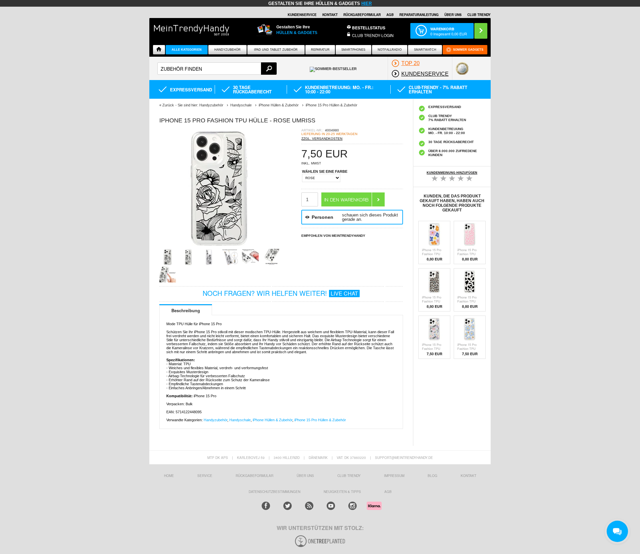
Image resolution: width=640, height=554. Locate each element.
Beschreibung (185, 310)
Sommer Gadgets (468, 49)
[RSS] (309, 506)
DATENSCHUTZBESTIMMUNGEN (274, 491)
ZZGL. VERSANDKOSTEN (321, 138)
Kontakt (330, 14)
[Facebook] (266, 506)
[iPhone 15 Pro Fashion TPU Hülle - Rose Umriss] (219, 246)
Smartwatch (425, 49)
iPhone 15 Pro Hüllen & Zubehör (320, 420)
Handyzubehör (227, 49)
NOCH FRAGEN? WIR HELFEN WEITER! (280, 293)
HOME (169, 475)
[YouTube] (331, 506)
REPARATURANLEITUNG (419, 14)
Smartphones (353, 49)
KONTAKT (468, 475)
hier (366, 3)
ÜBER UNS (453, 14)
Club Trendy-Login (373, 35)
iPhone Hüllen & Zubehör (272, 420)
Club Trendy (349, 475)
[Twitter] (287, 506)
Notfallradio (390, 49)
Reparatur (320, 49)
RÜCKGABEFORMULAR (362, 14)
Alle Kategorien (187, 49)
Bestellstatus (368, 28)
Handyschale (240, 420)
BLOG (432, 475)
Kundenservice (302, 14)
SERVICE (204, 475)
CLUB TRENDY (479, 14)
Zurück (168, 105)
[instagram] (352, 506)
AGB (390, 14)
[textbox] (217, 68)
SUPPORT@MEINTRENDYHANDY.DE (404, 457)
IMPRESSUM (394, 475)
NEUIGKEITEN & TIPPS (342, 491)
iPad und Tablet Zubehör (276, 49)
